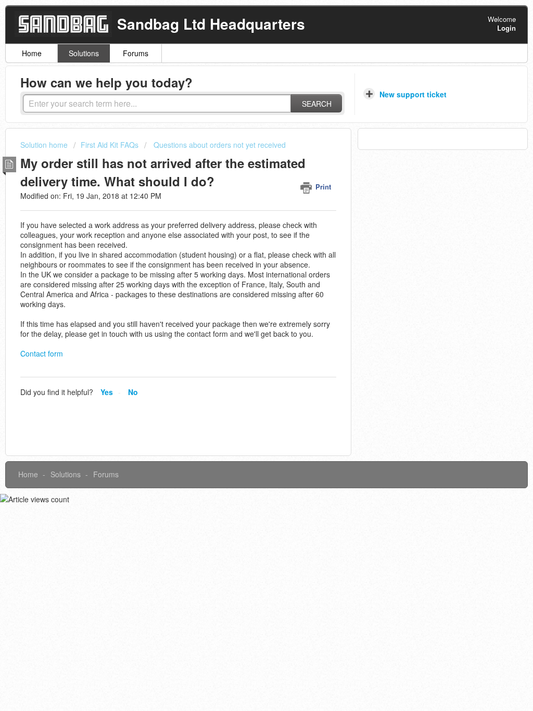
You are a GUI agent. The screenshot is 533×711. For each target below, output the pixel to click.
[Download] (247, 221)
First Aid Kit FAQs (109, 144)
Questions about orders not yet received (218, 144)
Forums (135, 53)
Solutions (84, 53)
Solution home (45, 144)
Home (32, 53)
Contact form (41, 353)
